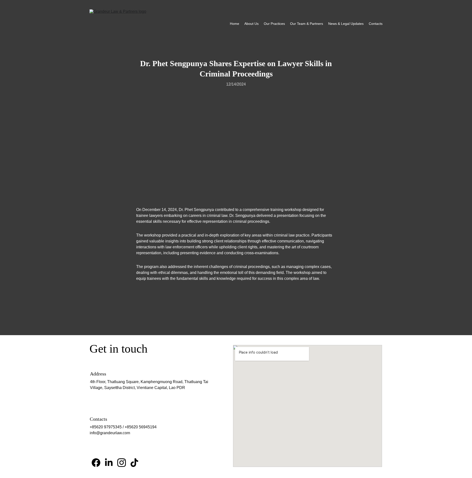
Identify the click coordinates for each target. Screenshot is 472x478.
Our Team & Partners (306, 24)
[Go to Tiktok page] (134, 462)
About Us (251, 24)
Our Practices (274, 24)
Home (234, 24)
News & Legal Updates (346, 24)
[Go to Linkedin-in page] (108, 462)
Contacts (376, 24)
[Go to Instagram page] (121, 462)
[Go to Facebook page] (96, 462)
